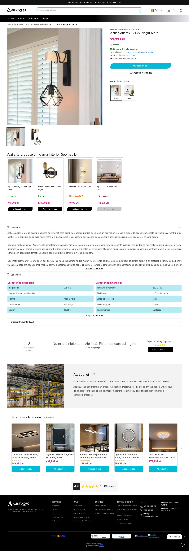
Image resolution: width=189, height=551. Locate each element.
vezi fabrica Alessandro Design (140, 52)
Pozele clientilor (57, 517)
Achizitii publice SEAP (81, 517)
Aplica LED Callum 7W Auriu (79, 187)
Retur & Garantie (79, 509)
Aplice (29, 25)
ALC (101, 544)
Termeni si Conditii (124, 516)
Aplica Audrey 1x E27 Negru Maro (19, 188)
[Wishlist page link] (175, 10)
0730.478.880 (148, 510)
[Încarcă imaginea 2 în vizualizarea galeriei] (35, 137)
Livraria (101, 546)
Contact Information (124, 523)
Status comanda (79, 513)
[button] (94, 227)
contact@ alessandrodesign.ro (150, 515)
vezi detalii (131, 58)
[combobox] (88, 10)
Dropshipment (100, 506)
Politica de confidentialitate (127, 506)
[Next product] (181, 447)
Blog (53, 513)
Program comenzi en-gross (105, 513)
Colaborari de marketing (104, 509)
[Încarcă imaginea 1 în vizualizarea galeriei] (16, 137)
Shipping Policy (122, 519)
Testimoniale (56, 521)
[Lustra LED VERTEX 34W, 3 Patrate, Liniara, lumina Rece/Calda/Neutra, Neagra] (26, 438)
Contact (54, 509)
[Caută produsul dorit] (139, 10)
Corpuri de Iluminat (15, 25)
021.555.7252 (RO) (149, 506)
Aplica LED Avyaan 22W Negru (107, 188)
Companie (55, 506)
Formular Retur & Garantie (82, 521)
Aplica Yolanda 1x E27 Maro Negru (49, 188)
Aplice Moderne (41, 25)
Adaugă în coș (26, 469)
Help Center (77, 506)
